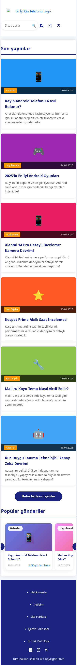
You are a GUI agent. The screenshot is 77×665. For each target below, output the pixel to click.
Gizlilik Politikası (38, 641)
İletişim (39, 604)
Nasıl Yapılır (12, 378)
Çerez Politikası (38, 629)
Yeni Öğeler (12, 309)
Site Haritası (38, 617)
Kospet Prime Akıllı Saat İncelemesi (36, 319)
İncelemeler (12, 234)
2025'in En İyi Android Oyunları (32, 175)
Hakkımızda (39, 592)
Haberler (10, 90)
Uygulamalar (13, 165)
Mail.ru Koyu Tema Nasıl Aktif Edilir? (37, 388)
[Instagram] (50, 25)
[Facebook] (41, 25)
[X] (58, 25)
